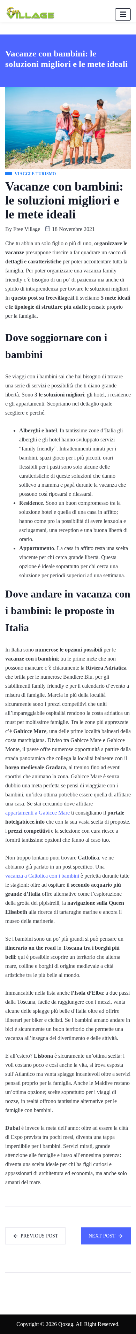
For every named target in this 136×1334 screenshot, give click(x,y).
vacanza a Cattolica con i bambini (42, 876)
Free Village (26, 229)
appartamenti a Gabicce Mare (37, 813)
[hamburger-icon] (123, 14)
